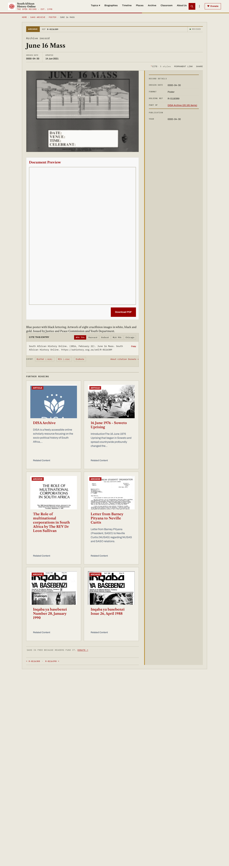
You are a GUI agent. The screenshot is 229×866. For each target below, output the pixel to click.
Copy (133, 346)
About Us (182, 5)
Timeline (127, 5)
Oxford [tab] (105, 337)
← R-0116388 (33, 661)
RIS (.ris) (64, 359)
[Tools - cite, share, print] (199, 6)
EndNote (80, 359)
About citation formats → (124, 359)
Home (24, 17)
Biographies (111, 5)
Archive (152, 5)
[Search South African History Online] (192, 6)
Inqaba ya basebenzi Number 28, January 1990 (50, 613)
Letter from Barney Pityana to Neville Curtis (107, 518)
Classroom (167, 5)
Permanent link (183, 66)
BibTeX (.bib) (44, 359)
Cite (161, 66)
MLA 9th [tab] (117, 337)
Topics (95, 5)
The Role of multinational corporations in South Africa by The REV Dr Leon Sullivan (51, 522)
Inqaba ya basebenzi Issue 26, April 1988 (108, 611)
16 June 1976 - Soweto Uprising (109, 425)
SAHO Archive (37, 17)
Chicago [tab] (130, 337)
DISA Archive (44, 423)
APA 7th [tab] (80, 337)
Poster (52, 17)
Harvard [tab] (93, 337)
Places (140, 5)
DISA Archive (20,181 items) (182, 105)
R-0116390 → (52, 661)
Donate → (82, 650)
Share (199, 66)
